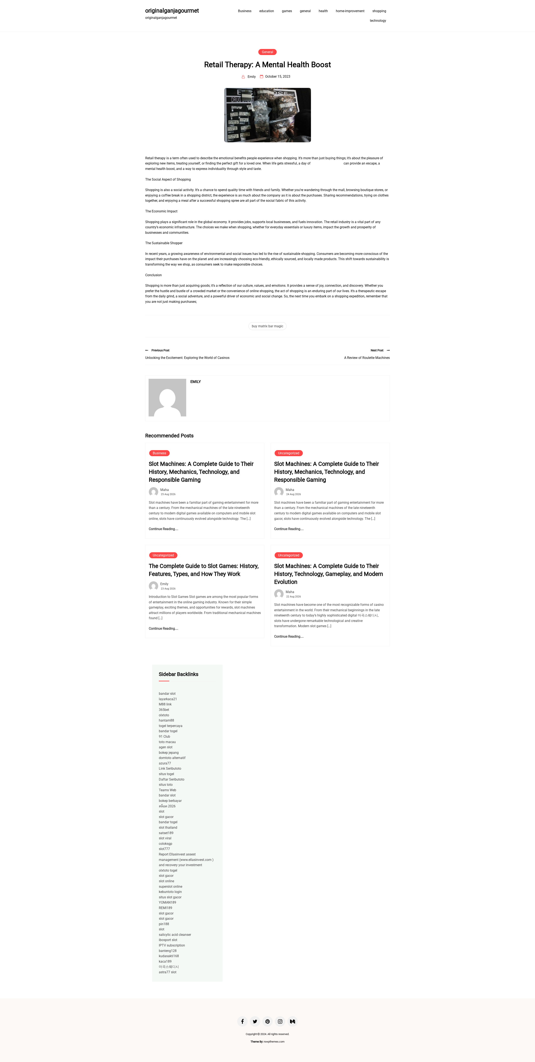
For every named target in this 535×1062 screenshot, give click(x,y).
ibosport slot (168, 940)
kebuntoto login (170, 892)
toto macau (167, 742)
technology (378, 21)
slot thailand (168, 828)
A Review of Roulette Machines (367, 358)
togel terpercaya (170, 726)
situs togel (166, 774)
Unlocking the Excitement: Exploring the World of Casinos (187, 358)
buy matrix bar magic (267, 326)
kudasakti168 (169, 956)
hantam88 (166, 720)
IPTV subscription (172, 945)
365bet (164, 710)
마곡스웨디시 (169, 967)
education (266, 11)
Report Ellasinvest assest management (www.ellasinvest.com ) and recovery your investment (186, 859)
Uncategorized (288, 453)
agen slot (165, 747)
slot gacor (166, 817)
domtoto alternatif (172, 758)
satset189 (166, 833)
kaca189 (165, 961)
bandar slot (167, 694)
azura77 (165, 763)
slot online (166, 881)
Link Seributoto (170, 768)
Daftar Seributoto (171, 779)
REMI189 (165, 908)
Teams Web (167, 790)
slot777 (164, 849)
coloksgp (165, 844)
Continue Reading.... (163, 529)
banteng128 (168, 951)
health (323, 11)
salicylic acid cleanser (175, 935)
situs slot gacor (170, 897)
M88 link (165, 704)
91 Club (164, 736)
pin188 (164, 924)
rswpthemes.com (274, 1041)
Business (244, 11)
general (305, 11)
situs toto (166, 785)
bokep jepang (169, 753)
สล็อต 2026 (167, 806)
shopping (379, 11)
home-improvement (350, 11)
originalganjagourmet (172, 10)
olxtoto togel (168, 870)
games (287, 11)
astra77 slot (167, 972)
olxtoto (164, 715)
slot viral (165, 838)
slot (161, 811)
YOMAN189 (167, 902)
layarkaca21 (168, 699)
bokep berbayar (170, 801)
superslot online (170, 887)
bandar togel (168, 731)
